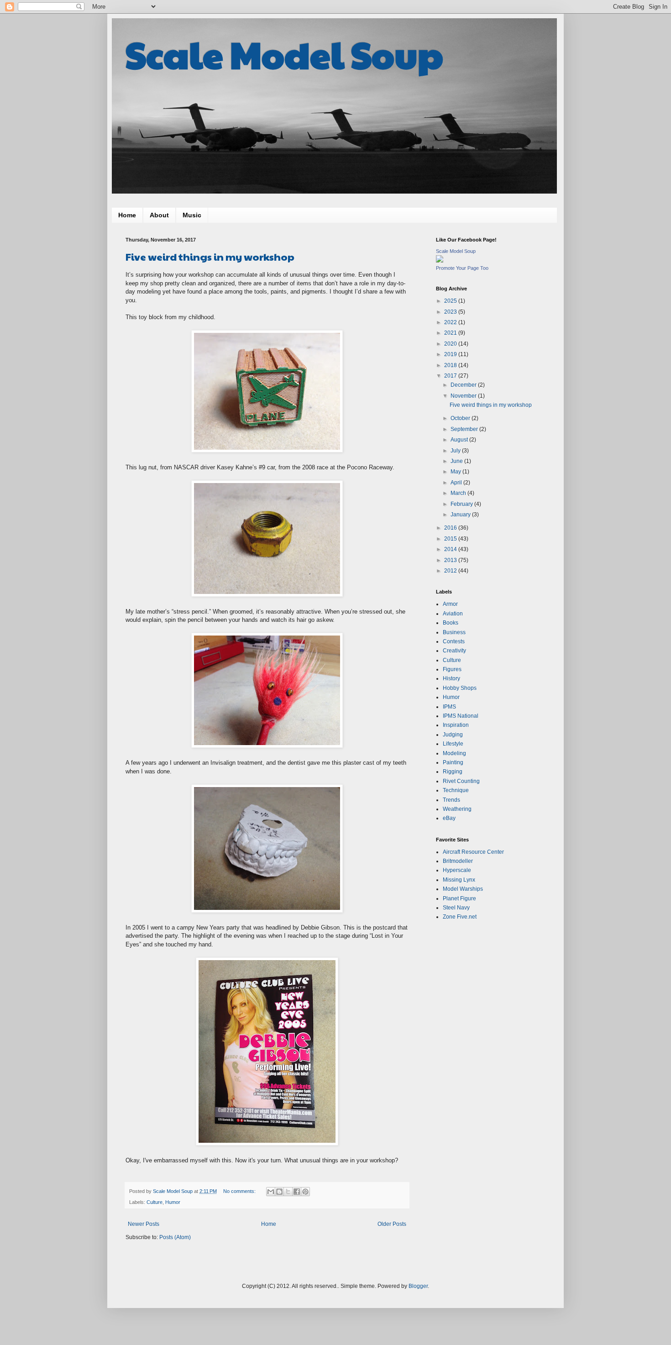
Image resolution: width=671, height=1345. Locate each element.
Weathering (457, 809)
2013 (451, 560)
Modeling (454, 753)
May (456, 471)
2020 (451, 344)
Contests (454, 641)
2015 (451, 539)
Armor (450, 604)
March (459, 493)
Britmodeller (458, 861)
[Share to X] (288, 1191)
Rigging (452, 771)
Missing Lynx (459, 880)
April (457, 482)
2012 (451, 570)
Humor (172, 1202)
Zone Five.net (460, 917)
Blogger (418, 1286)
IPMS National (460, 716)
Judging (453, 734)
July (456, 450)
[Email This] (270, 1191)
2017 (451, 376)
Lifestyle (453, 744)
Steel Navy (456, 907)
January (461, 514)
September (465, 429)
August (460, 439)
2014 (451, 549)
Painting (453, 762)
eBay (449, 818)
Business (454, 632)
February (462, 504)
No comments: (240, 1191)
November (464, 396)
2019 (451, 354)
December (464, 385)
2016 (451, 528)
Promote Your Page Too (462, 268)
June (457, 461)
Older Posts (391, 1224)
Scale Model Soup (284, 53)
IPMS (449, 707)
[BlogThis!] (279, 1191)
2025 (451, 301)
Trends (451, 800)
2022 (451, 322)
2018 (451, 365)
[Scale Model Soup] (439, 260)
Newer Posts (143, 1224)
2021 (451, 333)
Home (127, 215)
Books (450, 623)
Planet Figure (459, 898)
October (461, 418)
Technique (456, 790)
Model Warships (463, 889)
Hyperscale (457, 870)
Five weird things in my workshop (210, 256)
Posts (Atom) (175, 1237)
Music (192, 215)
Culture (155, 1202)
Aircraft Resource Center (473, 852)
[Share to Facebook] (296, 1191)
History (451, 678)
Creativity (454, 650)
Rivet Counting (461, 781)
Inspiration (456, 725)
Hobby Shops (460, 688)
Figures (452, 669)
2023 (451, 312)
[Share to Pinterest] (305, 1191)
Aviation (453, 613)
